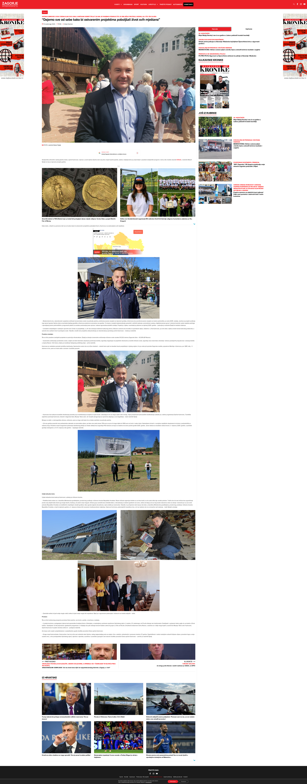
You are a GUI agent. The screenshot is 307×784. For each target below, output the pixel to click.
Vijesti (117, 4)
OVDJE (179, 160)
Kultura (143, 4)
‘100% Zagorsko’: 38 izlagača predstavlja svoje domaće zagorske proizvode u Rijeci (249, 164)
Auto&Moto (177, 4)
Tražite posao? (166, 4)
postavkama (149, 782)
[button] (294, 4)
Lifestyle (152, 4)
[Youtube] (304, 4)
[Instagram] (301, 4)
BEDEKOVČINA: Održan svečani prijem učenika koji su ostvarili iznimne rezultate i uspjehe (229, 49)
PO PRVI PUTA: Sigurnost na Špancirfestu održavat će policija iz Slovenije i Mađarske (227, 55)
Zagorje (45, 12)
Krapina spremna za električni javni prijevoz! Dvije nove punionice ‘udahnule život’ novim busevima (248, 190)
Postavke (183, 781)
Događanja (128, 4)
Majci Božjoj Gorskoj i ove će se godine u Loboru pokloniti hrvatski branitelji (224, 34)
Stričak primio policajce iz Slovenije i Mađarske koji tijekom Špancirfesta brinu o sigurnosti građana (229, 42)
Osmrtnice (188, 4)
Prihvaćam (173, 781)
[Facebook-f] (297, 4)
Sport (136, 4)
